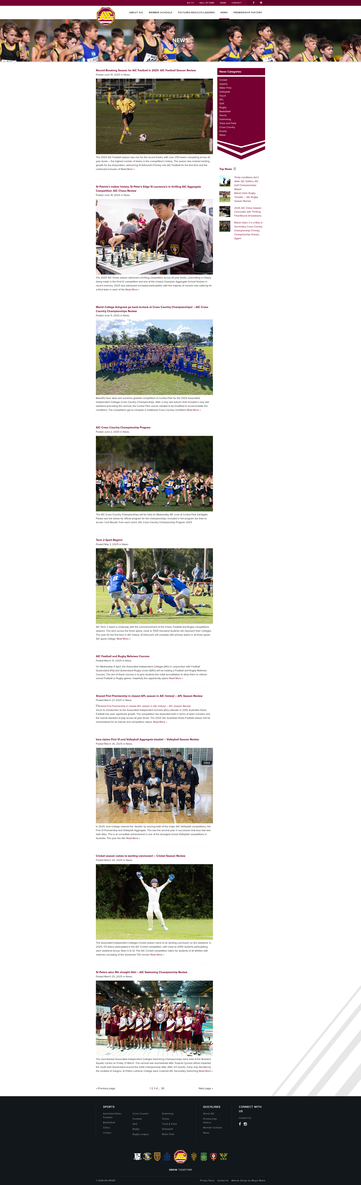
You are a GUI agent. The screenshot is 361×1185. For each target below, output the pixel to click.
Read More (127, 169)
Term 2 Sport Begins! (109, 540)
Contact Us (245, 1118)
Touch (222, 96)
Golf (221, 103)
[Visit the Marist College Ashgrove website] (147, 1160)
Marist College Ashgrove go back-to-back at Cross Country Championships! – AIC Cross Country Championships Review (152, 309)
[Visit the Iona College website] (137, 1160)
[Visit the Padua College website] (157, 1160)
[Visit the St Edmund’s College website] (167, 1160)
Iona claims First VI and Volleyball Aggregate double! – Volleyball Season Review (147, 739)
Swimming (225, 119)
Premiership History (248, 12)
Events (223, 131)
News (224, 12)
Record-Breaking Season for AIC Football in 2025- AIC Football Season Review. (146, 70)
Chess (106, 1127)
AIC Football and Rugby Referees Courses (122, 656)
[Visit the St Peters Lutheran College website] (213, 1160)
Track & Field (169, 1124)
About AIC (136, 12)
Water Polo (225, 88)
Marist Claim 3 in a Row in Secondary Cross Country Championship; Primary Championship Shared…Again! (248, 230)
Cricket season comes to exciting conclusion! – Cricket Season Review (140, 856)
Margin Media (258, 1180)
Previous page (106, 1088)
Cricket (223, 80)
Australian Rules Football (112, 1115)
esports (223, 84)
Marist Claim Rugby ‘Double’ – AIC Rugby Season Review (246, 197)
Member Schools (160, 12)
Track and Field (227, 123)
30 (162, 1088)
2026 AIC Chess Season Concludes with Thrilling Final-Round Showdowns (247, 212)
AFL (221, 99)
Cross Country (227, 127)
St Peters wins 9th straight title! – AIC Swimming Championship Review (141, 972)
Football (137, 1119)
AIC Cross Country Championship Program (123, 427)
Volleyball (224, 92)
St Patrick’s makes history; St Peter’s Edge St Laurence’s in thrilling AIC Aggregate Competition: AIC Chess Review (148, 188)
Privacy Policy (207, 1180)
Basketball (225, 111)
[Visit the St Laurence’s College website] (194, 1160)
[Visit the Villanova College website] (223, 1160)
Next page (205, 1088)
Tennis (222, 115)
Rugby (222, 107)
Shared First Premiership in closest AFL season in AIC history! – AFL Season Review (149, 696)
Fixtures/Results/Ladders (196, 12)
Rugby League (141, 1134)
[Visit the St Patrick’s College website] (204, 1160)
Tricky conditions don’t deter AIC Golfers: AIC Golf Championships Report (246, 183)
